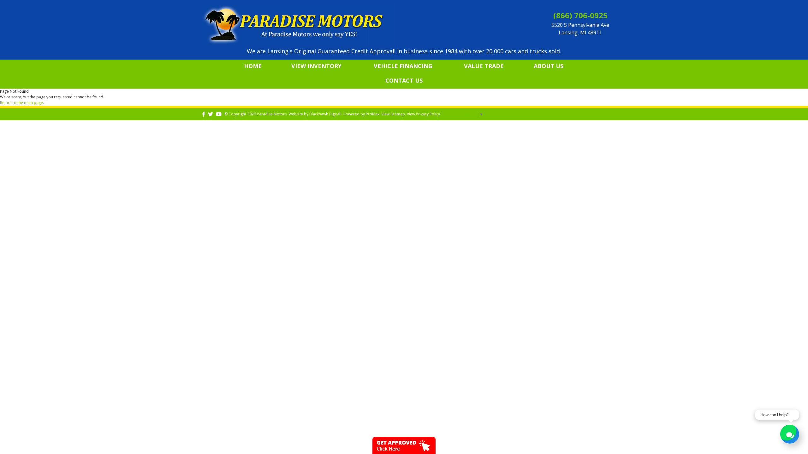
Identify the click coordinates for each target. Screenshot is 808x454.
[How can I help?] (789, 435)
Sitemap (397, 114)
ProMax (372, 114)
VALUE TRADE (484, 66)
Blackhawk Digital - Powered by (337, 114)
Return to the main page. (22, 102)
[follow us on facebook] (203, 114)
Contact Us (404, 80)
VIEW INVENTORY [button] (316, 66)
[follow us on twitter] (210, 114)
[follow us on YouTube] (219, 114)
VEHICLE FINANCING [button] (403, 66)
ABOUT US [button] (548, 66)
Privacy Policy (428, 114)
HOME (253, 66)
